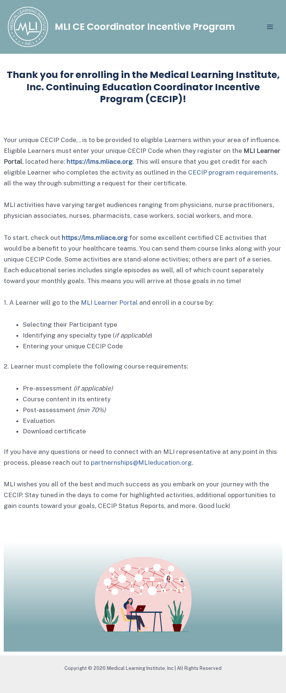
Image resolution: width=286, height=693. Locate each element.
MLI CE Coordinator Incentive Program (145, 26)
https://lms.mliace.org (100, 161)
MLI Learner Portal (109, 302)
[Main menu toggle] (270, 26)
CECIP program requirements (232, 172)
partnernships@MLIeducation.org (141, 462)
